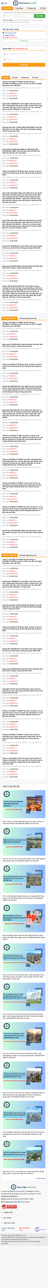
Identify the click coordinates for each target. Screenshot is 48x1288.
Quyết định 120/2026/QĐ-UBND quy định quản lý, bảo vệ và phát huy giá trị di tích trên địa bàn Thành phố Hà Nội (22, 532)
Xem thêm (41, 1178)
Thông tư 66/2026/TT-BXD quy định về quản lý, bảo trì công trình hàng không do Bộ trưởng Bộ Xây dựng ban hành (22, 173)
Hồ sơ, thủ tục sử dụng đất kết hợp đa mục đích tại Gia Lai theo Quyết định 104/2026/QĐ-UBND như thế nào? (23, 822)
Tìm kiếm (39, 16)
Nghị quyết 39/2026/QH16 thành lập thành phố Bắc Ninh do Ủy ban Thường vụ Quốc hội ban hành (22, 267)
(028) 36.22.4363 (12, 1199)
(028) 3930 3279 (18, 1202)
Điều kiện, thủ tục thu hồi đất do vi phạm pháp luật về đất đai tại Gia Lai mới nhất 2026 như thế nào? (23, 1172)
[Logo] (13, 1187)
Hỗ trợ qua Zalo (10, 33)
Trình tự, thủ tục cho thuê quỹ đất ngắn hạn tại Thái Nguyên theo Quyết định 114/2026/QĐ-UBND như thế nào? (24, 860)
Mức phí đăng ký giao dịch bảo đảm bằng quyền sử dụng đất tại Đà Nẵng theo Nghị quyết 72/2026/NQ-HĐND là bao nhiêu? (24, 937)
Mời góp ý (25, 41)
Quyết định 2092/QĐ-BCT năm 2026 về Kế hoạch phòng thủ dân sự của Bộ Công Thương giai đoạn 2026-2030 (22, 247)
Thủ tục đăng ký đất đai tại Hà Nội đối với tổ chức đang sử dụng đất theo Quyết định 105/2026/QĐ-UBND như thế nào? (23, 1134)
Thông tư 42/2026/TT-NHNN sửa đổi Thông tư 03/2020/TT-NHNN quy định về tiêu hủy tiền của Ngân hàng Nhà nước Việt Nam (22, 83)
